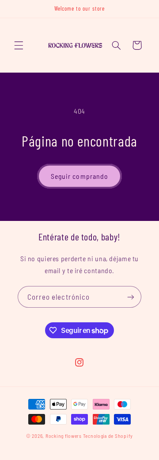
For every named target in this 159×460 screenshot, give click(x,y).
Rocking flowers (63, 436)
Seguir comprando (79, 176)
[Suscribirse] (131, 297)
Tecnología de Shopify (108, 436)
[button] (18, 45)
